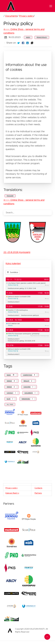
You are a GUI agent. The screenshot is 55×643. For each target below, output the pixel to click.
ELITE (10, 399)
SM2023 (11, 381)
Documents (11, 16)
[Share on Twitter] (18, 43)
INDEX (10, 375)
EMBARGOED (27, 399)
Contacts (38, 488)
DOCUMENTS (30, 393)
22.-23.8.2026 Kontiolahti (16, 252)
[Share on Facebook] (23, 43)
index (28, 37)
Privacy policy (26, 16)
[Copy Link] (32, 43)
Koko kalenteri (13, 263)
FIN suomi (10, 195)
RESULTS (28, 381)
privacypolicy (42, 37)
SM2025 (11, 387)
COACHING (28, 387)
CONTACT (11, 393)
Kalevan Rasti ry (12, 493)
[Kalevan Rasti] (26, 6)
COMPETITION (29, 375)
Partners (38, 493)
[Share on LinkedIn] (27, 43)
